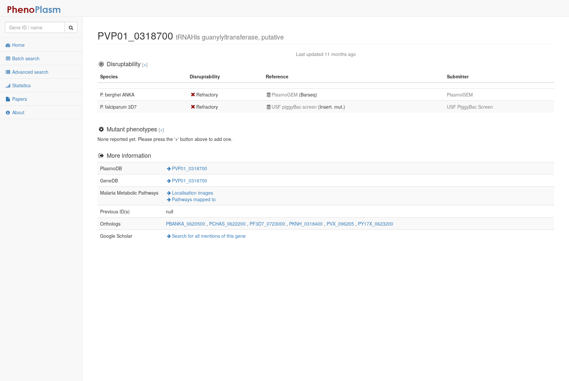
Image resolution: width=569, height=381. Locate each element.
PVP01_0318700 (189, 168)
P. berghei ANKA (117, 94)
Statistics (21, 85)
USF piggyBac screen (294, 106)
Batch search (25, 58)
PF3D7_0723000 (267, 223)
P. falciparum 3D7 (118, 106)
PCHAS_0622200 (227, 223)
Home (18, 44)
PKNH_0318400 (306, 223)
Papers (19, 98)
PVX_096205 (340, 223)
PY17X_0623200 (375, 223)
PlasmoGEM (285, 94)
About (17, 112)
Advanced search (29, 71)
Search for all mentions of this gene (209, 235)
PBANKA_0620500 (185, 223)
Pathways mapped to (194, 199)
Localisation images (192, 192)
